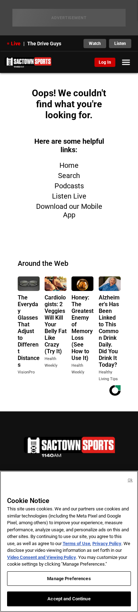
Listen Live (69, 196)
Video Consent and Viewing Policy (41, 557)
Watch (95, 43)
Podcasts (69, 186)
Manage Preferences (69, 578)
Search (69, 175)
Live (16, 43)
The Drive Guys (44, 43)
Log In (105, 62)
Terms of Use (76, 543)
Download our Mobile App (69, 210)
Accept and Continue (68, 598)
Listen (120, 43)
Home (69, 165)
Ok (130, 480)
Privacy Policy (106, 543)
